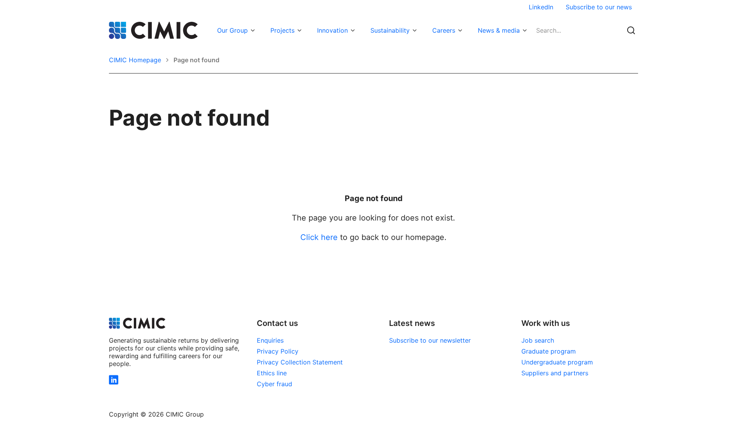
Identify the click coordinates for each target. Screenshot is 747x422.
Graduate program (548, 351)
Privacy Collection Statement (300, 362)
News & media (499, 30)
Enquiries (270, 340)
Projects (282, 30)
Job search (537, 340)
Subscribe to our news (599, 7)
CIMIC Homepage (135, 60)
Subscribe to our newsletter (430, 340)
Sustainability (390, 30)
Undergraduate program (557, 362)
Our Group (232, 30)
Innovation (332, 30)
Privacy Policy (277, 351)
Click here (319, 237)
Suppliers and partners (554, 373)
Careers (443, 30)
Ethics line (272, 373)
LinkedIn (541, 7)
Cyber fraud (274, 384)
